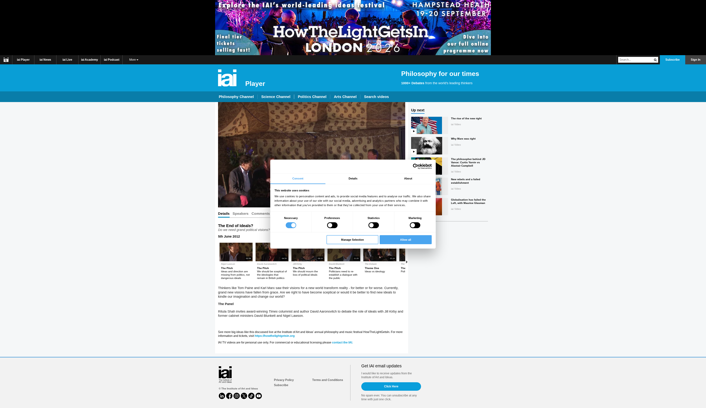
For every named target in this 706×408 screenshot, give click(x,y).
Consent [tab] (297, 178)
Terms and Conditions (327, 380)
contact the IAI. (342, 342)
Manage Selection (352, 239)
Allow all (405, 239)
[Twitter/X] (244, 396)
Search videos (376, 97)
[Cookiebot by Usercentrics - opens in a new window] (416, 166)
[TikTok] (251, 396)
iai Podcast (111, 59)
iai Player (23, 59)
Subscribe (281, 385)
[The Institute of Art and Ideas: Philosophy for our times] (8, 59)
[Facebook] (229, 396)
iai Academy (89, 59)
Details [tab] (353, 178)
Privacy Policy (284, 380)
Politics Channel (312, 97)
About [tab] (408, 178)
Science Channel (275, 97)
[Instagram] (236, 396)
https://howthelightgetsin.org (275, 335)
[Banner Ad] (353, 27)
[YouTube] (259, 396)
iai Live (67, 59)
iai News (45, 59)
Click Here (391, 386)
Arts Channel (345, 97)
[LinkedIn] (222, 396)
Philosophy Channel (236, 97)
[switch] (332, 225)
